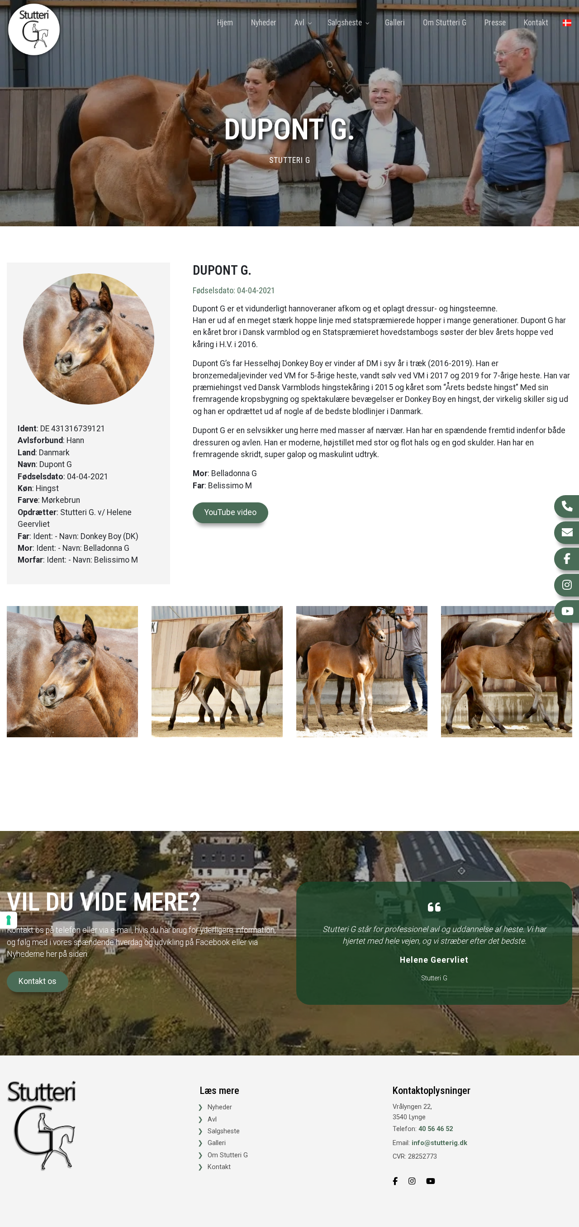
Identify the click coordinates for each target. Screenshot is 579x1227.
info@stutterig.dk (439, 1143)
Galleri (217, 1143)
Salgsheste (224, 1131)
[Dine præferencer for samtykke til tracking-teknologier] (8, 920)
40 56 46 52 (435, 1129)
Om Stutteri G (228, 1155)
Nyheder (220, 1107)
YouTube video (230, 512)
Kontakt (219, 1167)
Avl (212, 1120)
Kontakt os (38, 981)
